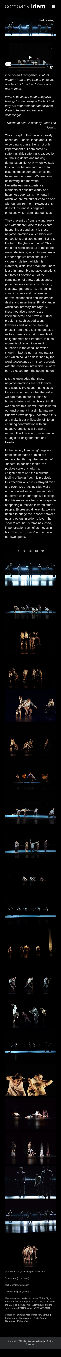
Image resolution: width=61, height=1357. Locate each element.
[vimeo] (42, 551)
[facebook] (18, 551)
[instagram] (30, 551)
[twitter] (24, 551)
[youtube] (36, 551)
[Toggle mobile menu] (54, 6)
